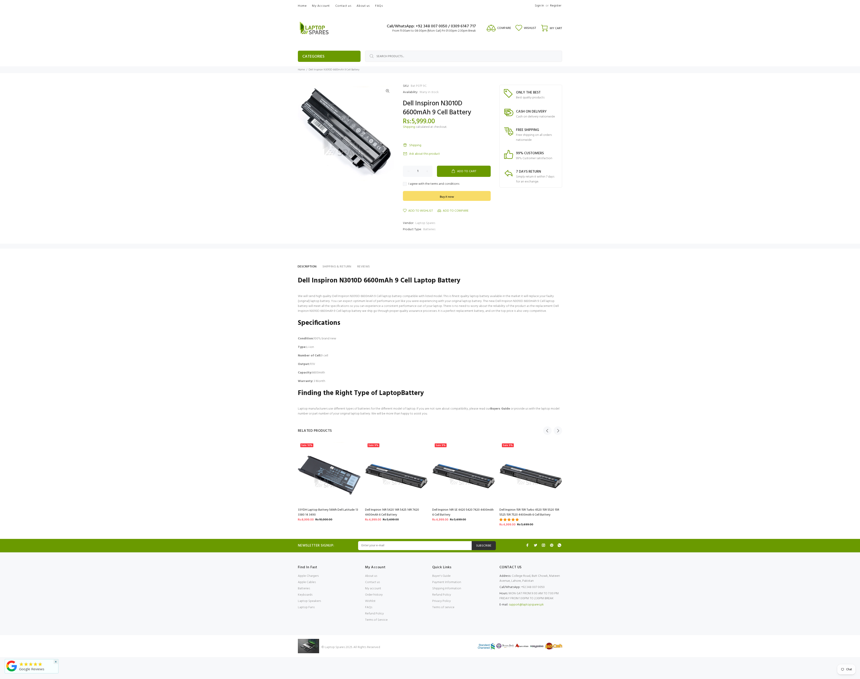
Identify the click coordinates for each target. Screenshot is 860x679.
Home (301, 69)
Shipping (409, 127)
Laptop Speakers (309, 601)
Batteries (429, 229)
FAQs (368, 607)
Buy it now (447, 197)
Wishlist (370, 601)
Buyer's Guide (441, 576)
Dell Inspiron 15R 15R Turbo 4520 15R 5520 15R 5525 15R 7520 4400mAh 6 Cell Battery (529, 512)
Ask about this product (424, 153)
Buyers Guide (500, 408)
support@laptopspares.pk (526, 604)
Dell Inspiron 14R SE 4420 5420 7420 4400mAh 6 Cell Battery (463, 512)
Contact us (372, 582)
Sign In (539, 5)
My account (373, 588)
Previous (547, 430)
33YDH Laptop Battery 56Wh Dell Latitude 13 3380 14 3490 (328, 512)
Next (558, 430)
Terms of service (443, 607)
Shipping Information (446, 588)
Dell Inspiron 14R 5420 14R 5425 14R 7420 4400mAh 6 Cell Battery (392, 512)
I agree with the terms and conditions (433, 184)
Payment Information (446, 582)
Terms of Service (376, 620)
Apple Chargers (308, 576)
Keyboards (305, 594)
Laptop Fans (306, 607)
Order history (374, 594)
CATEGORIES (313, 56)
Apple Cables (307, 582)
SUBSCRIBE (484, 545)
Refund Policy (374, 613)
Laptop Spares (425, 223)
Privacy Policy (441, 601)
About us (371, 576)
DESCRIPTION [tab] (307, 266)
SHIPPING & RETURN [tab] (336, 266)
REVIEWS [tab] (363, 266)
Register (555, 5)
